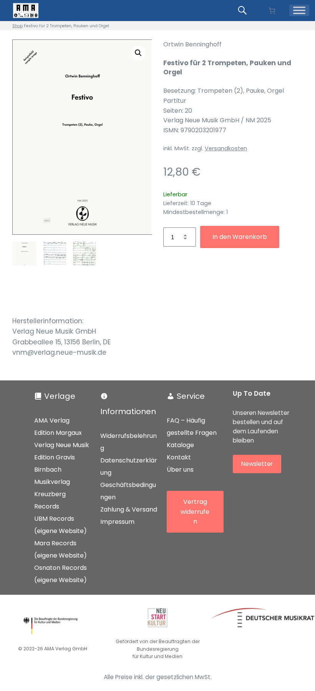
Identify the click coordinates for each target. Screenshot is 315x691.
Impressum (117, 521)
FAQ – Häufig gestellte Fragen (192, 426)
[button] (138, 53)
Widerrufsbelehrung (128, 441)
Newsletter (257, 464)
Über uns (180, 469)
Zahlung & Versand (128, 509)
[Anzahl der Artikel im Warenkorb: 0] (272, 10)
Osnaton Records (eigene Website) (60, 573)
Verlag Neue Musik (61, 445)
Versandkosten (226, 148)
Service (191, 396)
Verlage (59, 396)
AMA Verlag (52, 420)
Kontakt (179, 457)
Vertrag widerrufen (195, 511)
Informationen (128, 411)
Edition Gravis (54, 457)
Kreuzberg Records (50, 500)
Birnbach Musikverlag (52, 475)
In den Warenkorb (239, 236)
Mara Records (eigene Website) (60, 549)
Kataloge (180, 445)
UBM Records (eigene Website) (60, 524)
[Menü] (299, 10)
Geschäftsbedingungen (128, 491)
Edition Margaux (58, 432)
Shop (17, 26)
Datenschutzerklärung (128, 466)
